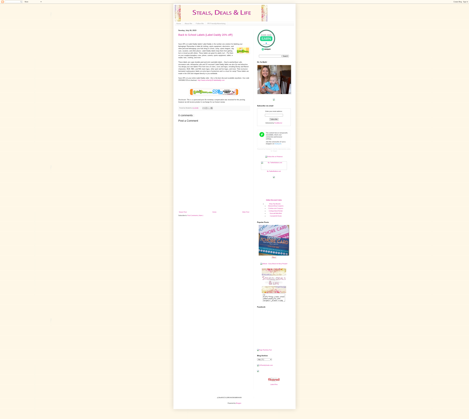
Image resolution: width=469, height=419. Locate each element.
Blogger (238, 403)
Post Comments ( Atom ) (195, 215)
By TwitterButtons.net (274, 171)
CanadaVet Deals (276, 216)
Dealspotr (268, 149)
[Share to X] (209, 108)
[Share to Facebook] (211, 108)
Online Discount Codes (274, 200)
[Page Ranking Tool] (264, 350)
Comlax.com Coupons (275, 208)
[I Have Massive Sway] (258, 371)
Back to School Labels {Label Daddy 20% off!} (205, 34)
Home (178, 23)
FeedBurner (278, 123)
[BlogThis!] (206, 108)
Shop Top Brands (275, 204)
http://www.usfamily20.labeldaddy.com (211, 80)
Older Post (245, 212)
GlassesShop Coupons (275, 206)
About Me (188, 23)
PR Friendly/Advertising (216, 23)
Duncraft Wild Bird (276, 213)
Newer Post (183, 212)
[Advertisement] (214, 193)
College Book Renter (276, 211)
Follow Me (200, 23)
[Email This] (203, 108)
